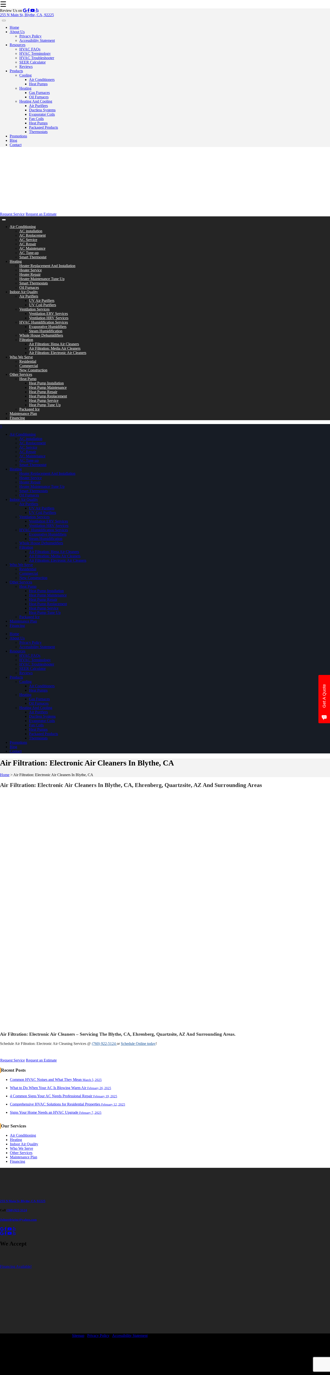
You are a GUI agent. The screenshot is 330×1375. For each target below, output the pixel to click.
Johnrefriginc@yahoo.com (18, 1219)
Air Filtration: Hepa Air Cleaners (54, 344)
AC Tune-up (29, 253)
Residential (27, 361)
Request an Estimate (41, 214)
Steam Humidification (45, 331)
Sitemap (78, 1335)
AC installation (30, 231)
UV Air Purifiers (41, 300)
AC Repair (27, 244)
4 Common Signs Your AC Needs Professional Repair (63, 1096)
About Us (17, 32)
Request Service (12, 214)
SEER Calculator (32, 62)
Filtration (26, 340)
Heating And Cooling (35, 101)
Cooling (25, 75)
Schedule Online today (138, 1044)
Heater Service (30, 270)
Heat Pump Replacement (48, 396)
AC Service (28, 240)
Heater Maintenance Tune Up (42, 279)
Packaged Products (43, 127)
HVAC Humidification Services (43, 322)
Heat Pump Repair (43, 392)
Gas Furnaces (39, 93)
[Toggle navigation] (4, 20)
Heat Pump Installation (46, 383)
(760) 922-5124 (104, 1044)
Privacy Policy (30, 36)
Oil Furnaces (39, 97)
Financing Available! (16, 1266)
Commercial (28, 366)
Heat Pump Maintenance (48, 387)
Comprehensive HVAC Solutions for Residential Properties (67, 1104)
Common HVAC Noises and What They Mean (56, 1079)
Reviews (26, 66)
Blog (13, 140)
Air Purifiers (38, 106)
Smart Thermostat (32, 257)
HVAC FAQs (29, 49)
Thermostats (38, 132)
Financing (17, 418)
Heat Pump (27, 379)
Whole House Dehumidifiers (41, 335)
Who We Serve (21, 357)
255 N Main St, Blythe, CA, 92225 (27, 15)
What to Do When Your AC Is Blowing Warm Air (60, 1088)
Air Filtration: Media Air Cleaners (54, 348)
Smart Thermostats (33, 283)
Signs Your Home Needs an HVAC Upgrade (55, 1112)
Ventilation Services (34, 309)
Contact (16, 145)
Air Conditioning (23, 227)
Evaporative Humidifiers (47, 327)
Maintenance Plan (23, 413)
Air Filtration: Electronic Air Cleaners (57, 353)
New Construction (33, 370)
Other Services (21, 374)
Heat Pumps (38, 84)
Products (16, 71)
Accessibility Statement (37, 40)
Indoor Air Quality (24, 292)
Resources (17, 45)
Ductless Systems (42, 110)
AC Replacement (32, 235)
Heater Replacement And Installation (47, 266)
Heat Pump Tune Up (45, 405)
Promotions (18, 136)
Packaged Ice (29, 409)
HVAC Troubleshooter (36, 58)
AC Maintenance (32, 248)
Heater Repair (30, 274)
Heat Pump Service (43, 400)
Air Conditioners (42, 80)
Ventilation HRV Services (48, 318)
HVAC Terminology (35, 53)
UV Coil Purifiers (42, 305)
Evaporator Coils (42, 114)
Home (14, 27)
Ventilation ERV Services (48, 314)
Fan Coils (36, 119)
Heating (25, 88)
